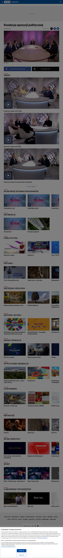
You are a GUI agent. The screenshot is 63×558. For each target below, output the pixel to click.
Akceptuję (21, 550)
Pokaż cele (21, 555)
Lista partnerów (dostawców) (8, 546)
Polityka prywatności (42, 538)
